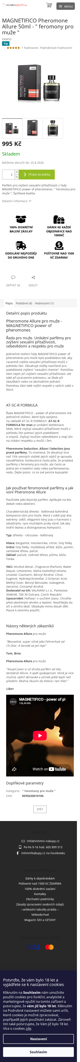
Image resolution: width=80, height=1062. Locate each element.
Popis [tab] (9, 303)
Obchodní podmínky (40, 899)
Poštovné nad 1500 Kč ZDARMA (40, 883)
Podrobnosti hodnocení (56, 48)
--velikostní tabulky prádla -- (40, 909)
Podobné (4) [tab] (24, 303)
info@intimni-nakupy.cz (43, 841)
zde (28, 1028)
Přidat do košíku (39, 174)
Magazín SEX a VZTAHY (40, 920)
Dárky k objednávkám (40, 878)
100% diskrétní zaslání (40, 889)
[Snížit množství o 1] (17, 177)
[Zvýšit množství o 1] (17, 172)
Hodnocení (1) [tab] (44, 303)
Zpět (40, 809)
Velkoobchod (40, 914)
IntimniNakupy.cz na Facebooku (43, 853)
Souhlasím (38, 1052)
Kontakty (40, 894)
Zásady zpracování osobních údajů (40, 904)
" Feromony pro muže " (39, 791)
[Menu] (65, 6)
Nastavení (38, 1039)
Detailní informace (14, 201)
